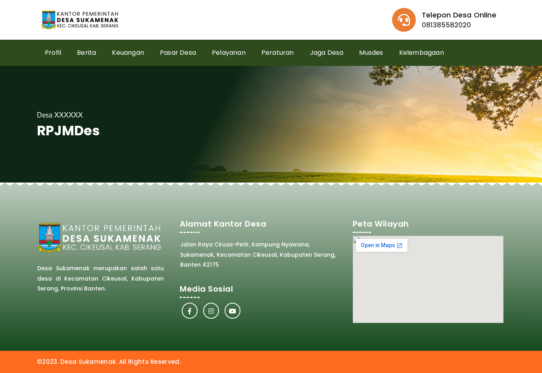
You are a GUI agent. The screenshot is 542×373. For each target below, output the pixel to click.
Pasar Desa (178, 52)
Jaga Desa (327, 52)
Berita (86, 52)
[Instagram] (211, 311)
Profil (53, 52)
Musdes (371, 52)
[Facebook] (190, 311)
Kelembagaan (421, 52)
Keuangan (128, 52)
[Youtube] (232, 311)
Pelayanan (229, 52)
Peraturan (277, 52)
